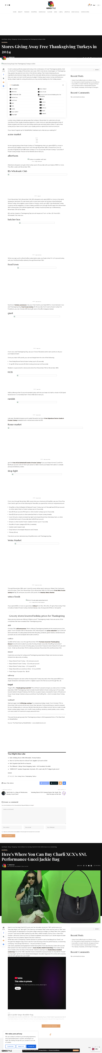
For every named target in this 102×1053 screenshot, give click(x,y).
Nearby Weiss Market (47, 592)
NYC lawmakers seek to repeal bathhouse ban (84, 85)
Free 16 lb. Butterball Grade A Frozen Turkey (27, 462)
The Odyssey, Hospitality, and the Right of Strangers (85, 87)
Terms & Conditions (54, 1050)
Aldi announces (21, 628)
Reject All (21, 1046)
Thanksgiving (28, 776)
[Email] (88, 58)
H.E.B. (12, 106)
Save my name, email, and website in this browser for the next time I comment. (22, 831)
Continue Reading (51, 1026)
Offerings (23, 703)
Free (16, 776)
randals (13, 109)
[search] (91, 5)
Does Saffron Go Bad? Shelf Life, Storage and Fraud (85, 83)
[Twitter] (7, 5)
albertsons (14, 91)
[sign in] (3, 5)
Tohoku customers (20, 305)
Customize (10, 1046)
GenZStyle (11, 57)
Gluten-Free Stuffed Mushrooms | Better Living (84, 80)
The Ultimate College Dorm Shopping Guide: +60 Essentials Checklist (30, 766)
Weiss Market (43, 89)
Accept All (31, 1046)
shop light (14, 114)
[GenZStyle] (51, 5)
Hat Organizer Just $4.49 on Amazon (20, 763)
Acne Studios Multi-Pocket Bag (43, 947)
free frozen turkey (27, 307)
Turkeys (34, 776)
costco (44, 102)
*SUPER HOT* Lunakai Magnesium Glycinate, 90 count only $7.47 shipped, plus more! (34, 769)
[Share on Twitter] (86, 58)
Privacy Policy (43, 1050)
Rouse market (14, 111)
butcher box (14, 97)
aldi (43, 99)
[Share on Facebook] (83, 58)
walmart (44, 113)
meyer (43, 105)
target (43, 110)
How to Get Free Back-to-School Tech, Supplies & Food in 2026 (28, 760)
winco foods (43, 91)
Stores (23, 776)
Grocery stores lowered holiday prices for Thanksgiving (49, 95)
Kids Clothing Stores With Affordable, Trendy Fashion (25, 758)
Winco (35, 606)
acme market (14, 89)
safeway (44, 107)
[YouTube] (9, 5)
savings (29, 703)
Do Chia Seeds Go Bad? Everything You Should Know (85, 82)
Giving (19, 776)
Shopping (4, 42)
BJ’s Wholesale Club (16, 94)
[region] (20, 1040)
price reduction (52, 630)
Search (97, 69)
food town (14, 100)
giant (12, 103)
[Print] (91, 58)
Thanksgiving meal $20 (23, 688)
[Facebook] (5, 5)
